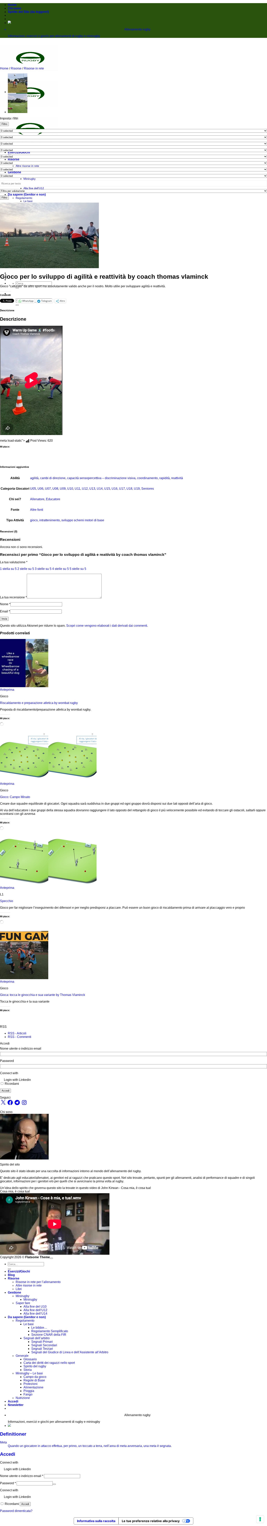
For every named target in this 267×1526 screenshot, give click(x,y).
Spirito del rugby (34, 1366)
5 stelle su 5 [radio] (78, 568)
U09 (63, 488)
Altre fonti (36, 509)
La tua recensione (13, 597)
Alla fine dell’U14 (35, 1313)
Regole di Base (34, 1380)
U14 (100, 488)
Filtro (4, 124)
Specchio (6, 901)
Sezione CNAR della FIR (48, 1334)
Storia (27, 1369)
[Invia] (17, 288)
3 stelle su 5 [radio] (43, 568)
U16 (114, 488)
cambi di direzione (52, 478)
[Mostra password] (54, 1484)
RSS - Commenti (19, 1036)
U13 (92, 488)
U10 (70, 488)
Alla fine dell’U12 (33, 188)
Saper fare (23, 1303)
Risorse (13, 159)
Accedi (5, 1090)
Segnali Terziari (42, 1348)
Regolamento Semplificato (49, 1331)
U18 (129, 488)
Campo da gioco (34, 1376)
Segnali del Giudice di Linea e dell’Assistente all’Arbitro (69, 1352)
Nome (5, 604)
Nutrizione (23, 1398)
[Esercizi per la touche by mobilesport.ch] (17, 112)
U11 (77, 488)
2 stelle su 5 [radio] (25, 568)
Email (5, 611)
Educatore (53, 499)
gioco (34, 520)
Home (12, 4)
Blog (11, 1275)
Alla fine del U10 (35, 1306)
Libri (19, 1289)
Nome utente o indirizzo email (20, 1048)
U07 (48, 488)
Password (7, 1060)
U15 (107, 488)
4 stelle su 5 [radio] (60, 568)
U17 (122, 488)
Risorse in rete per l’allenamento (38, 1282)
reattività (177, 478)
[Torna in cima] (51, 1258)
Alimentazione (33, 1387)
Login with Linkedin (17, 1079)
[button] (15, 1405)
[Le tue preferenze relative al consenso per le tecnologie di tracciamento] (260, 1519)
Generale (22, 1355)
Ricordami (12, 1083)
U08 (55, 488)
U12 (85, 488)
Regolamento (24, 197)
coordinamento (147, 478)
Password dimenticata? (16, 1511)
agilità (34, 478)
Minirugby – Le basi (29, 1373)
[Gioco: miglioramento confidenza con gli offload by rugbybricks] (17, 91)
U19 (137, 488)
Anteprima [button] (7, 689)
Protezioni (30, 1383)
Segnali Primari (42, 1341)
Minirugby (29, 178)
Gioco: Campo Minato (15, 797)
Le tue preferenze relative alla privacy (151, 1521)
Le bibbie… (39, 1327)
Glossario (30, 1359)
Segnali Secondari (44, 1345)
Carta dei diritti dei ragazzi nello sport (49, 1362)
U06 (40, 488)
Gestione (14, 172)
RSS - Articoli (17, 1033)
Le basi (27, 201)
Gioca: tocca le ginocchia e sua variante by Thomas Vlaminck (42, 995)
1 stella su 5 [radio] (8, 568)
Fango (27, 1394)
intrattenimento (49, 520)
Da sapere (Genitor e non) (27, 194)
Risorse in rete (34, 68)
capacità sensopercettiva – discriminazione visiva (101, 478)
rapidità (164, 478)
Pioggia (28, 1391)
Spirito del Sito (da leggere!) (28, 11)
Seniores (147, 488)
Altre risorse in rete (27, 165)
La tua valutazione (13, 562)
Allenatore (37, 499)
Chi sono (14, 8)
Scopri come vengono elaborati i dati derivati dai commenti (106, 625)
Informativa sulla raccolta (96, 1521)
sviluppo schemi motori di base (82, 520)
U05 (33, 488)
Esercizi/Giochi (19, 152)
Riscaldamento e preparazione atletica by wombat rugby (39, 703)
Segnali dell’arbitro (36, 1338)
